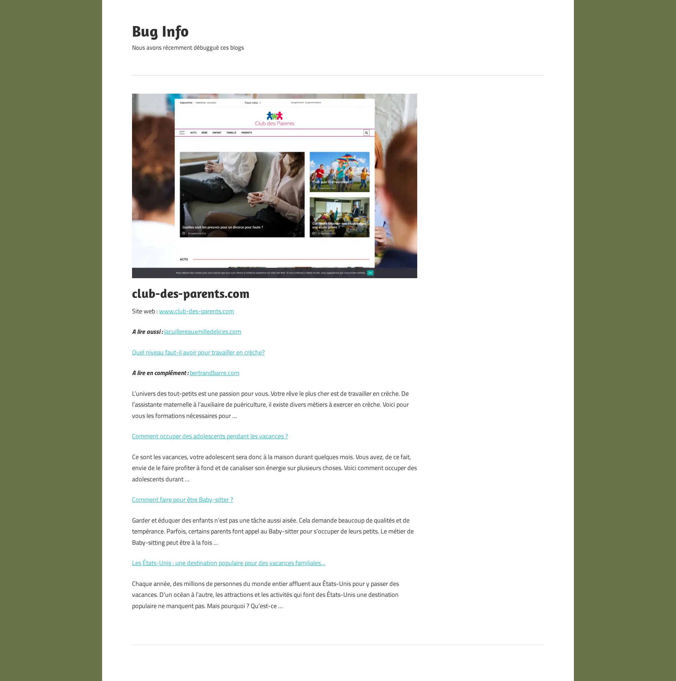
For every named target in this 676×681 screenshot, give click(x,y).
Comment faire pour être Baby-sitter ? (182, 499)
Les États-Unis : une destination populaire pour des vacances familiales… (228, 563)
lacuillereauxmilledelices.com (202, 331)
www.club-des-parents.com (196, 311)
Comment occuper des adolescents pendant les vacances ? (210, 436)
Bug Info (160, 30)
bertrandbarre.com (214, 372)
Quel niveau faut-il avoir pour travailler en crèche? (198, 352)
